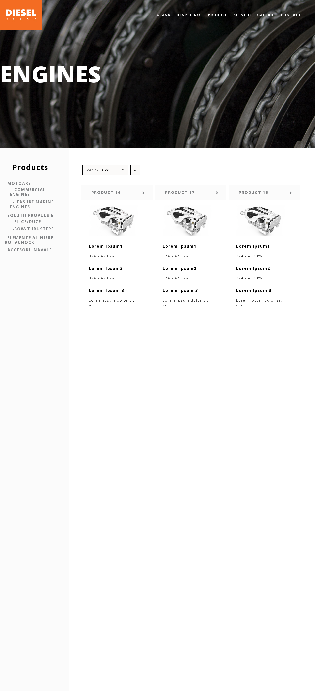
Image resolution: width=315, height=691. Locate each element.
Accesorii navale (29, 250)
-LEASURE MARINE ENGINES (32, 204)
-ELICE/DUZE (26, 221)
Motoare (19, 183)
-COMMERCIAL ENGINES (28, 192)
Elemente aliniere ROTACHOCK (29, 240)
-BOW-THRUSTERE (33, 229)
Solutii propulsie (30, 215)
